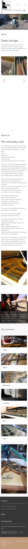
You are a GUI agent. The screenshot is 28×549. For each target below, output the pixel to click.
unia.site (25, 541)
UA (16, 4)
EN (18, 4)
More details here (14, 50)
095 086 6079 (14, 10)
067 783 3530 (5, 10)
